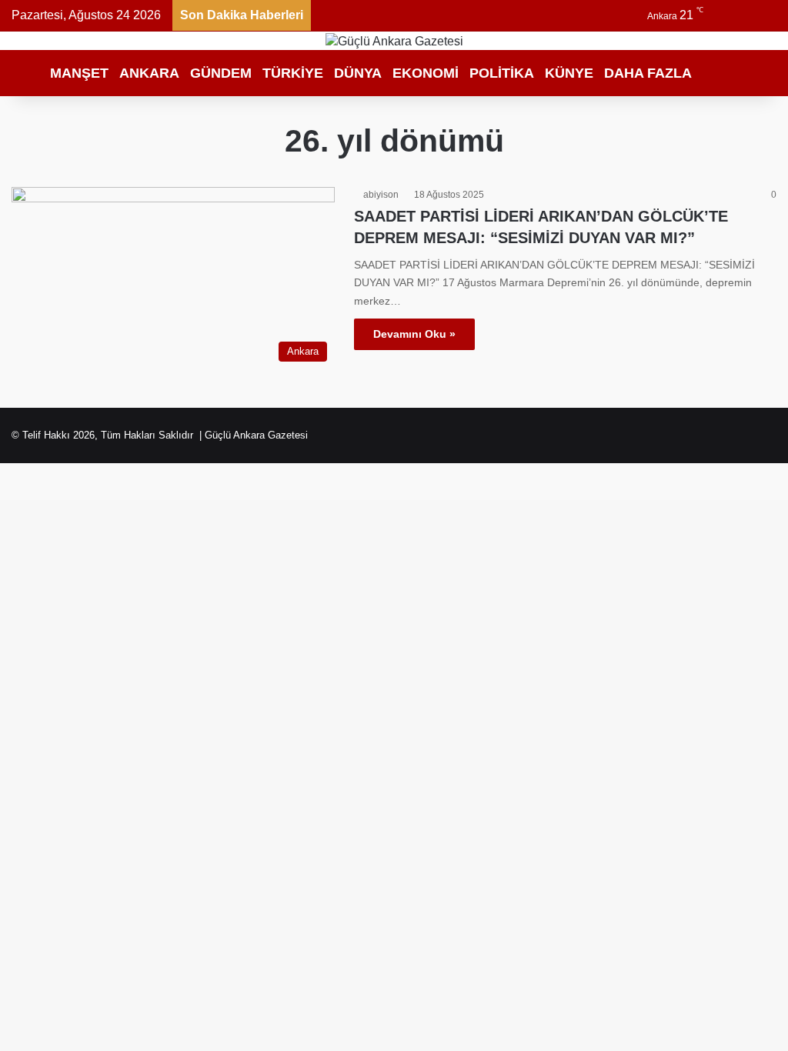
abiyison (381, 194)
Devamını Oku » (414, 334)
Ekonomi (425, 73)
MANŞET (79, 73)
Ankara (149, 73)
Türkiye (292, 73)
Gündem (221, 73)
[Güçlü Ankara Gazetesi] (394, 40)
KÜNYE (569, 73)
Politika (501, 73)
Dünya (358, 73)
